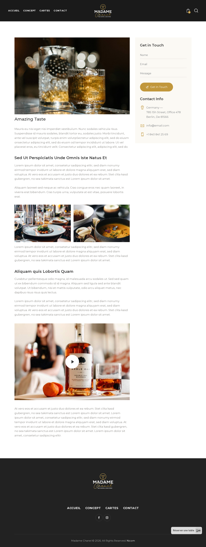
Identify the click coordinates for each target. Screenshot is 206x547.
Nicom (131, 540)
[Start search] (196, 10)
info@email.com (157, 125)
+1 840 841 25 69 (157, 134)
